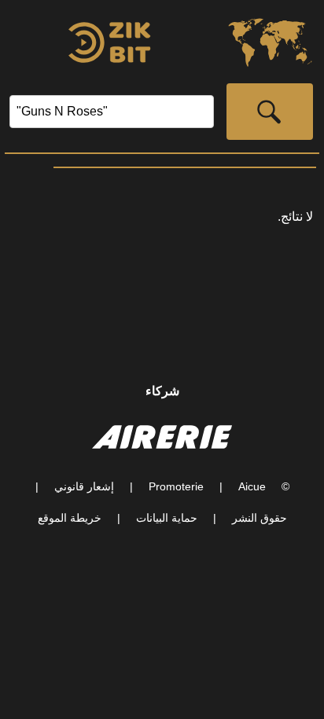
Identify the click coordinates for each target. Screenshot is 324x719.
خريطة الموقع (69, 518)
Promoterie (176, 486)
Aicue (252, 486)
